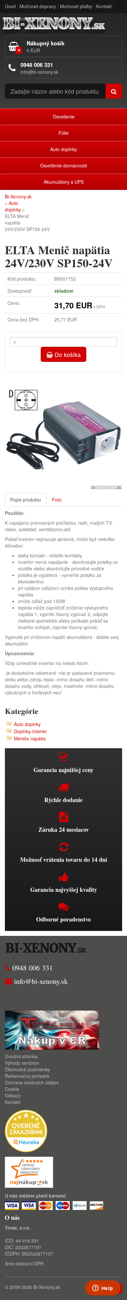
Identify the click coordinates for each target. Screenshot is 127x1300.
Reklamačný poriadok (27, 1076)
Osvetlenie (64, 116)
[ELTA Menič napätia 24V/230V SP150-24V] (63, 430)
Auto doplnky (63, 149)
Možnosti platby (76, 6)
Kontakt (104, 6)
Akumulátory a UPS (64, 181)
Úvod (10, 6)
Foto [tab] (57, 499)
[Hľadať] (114, 91)
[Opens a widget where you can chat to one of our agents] (102, 1288)
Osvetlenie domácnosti (63, 165)
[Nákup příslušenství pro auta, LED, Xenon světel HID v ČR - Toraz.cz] (52, 1029)
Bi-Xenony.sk (18, 196)
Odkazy (13, 1095)
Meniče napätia (30, 738)
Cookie (12, 1089)
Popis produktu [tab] (25, 499)
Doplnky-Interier (30, 731)
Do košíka (67, 354)
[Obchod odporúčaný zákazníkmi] (29, 1171)
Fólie (64, 133)
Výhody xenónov (22, 1063)
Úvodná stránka (21, 1056)
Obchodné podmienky (27, 1069)
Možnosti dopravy (38, 6)
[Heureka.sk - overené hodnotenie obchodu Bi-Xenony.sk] (26, 1130)
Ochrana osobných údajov (32, 1082)
